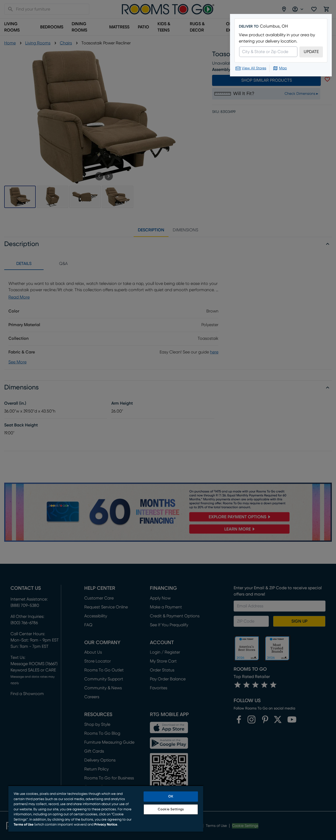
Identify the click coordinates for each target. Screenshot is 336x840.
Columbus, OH (274, 26)
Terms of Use (24, 824)
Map (283, 68)
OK (170, 796)
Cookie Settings (171, 809)
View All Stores (254, 68)
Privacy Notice (105, 824)
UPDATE (311, 52)
